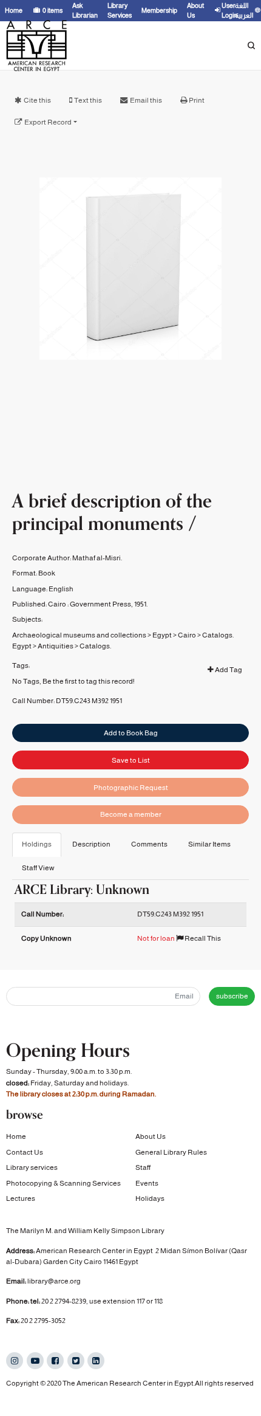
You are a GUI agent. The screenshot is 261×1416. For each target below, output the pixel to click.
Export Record (48, 122)
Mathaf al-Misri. (97, 558)
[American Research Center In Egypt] (36, 45)
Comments (149, 844)
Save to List (131, 760)
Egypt (162, 635)
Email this (146, 100)
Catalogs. (218, 635)
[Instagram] (14, 1360)
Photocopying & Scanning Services (63, 1183)
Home (16, 1136)
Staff (143, 1167)
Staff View (38, 868)
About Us (150, 1136)
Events (146, 1183)
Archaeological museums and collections (79, 635)
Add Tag (228, 669)
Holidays (149, 1198)
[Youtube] (35, 1360)
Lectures (20, 1198)
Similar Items (209, 844)
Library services (32, 1167)
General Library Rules (171, 1152)
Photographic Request (130, 787)
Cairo (187, 635)
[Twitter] (75, 1360)
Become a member (130, 814)
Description (91, 844)
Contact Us (24, 1152)
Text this (88, 100)
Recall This (202, 938)
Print (197, 100)
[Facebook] (55, 1360)
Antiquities (55, 646)
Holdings (37, 844)
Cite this (37, 100)
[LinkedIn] (95, 1360)
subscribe (232, 996)
